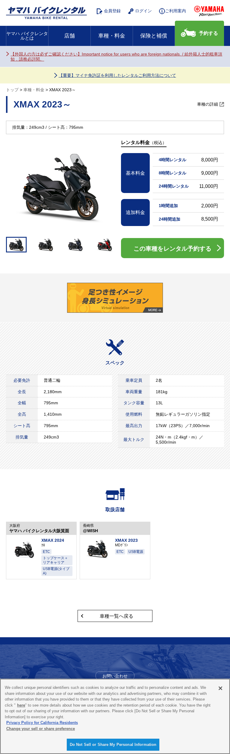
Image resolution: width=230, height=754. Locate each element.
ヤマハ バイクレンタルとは (27, 36)
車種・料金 (111, 36)
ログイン (143, 10)
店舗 (69, 36)
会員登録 (112, 10)
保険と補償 (153, 36)
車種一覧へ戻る (116, 616)
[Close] (220, 688)
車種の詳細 (207, 104)
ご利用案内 (175, 10)
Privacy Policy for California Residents (42, 722)
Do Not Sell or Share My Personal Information (113, 744)
